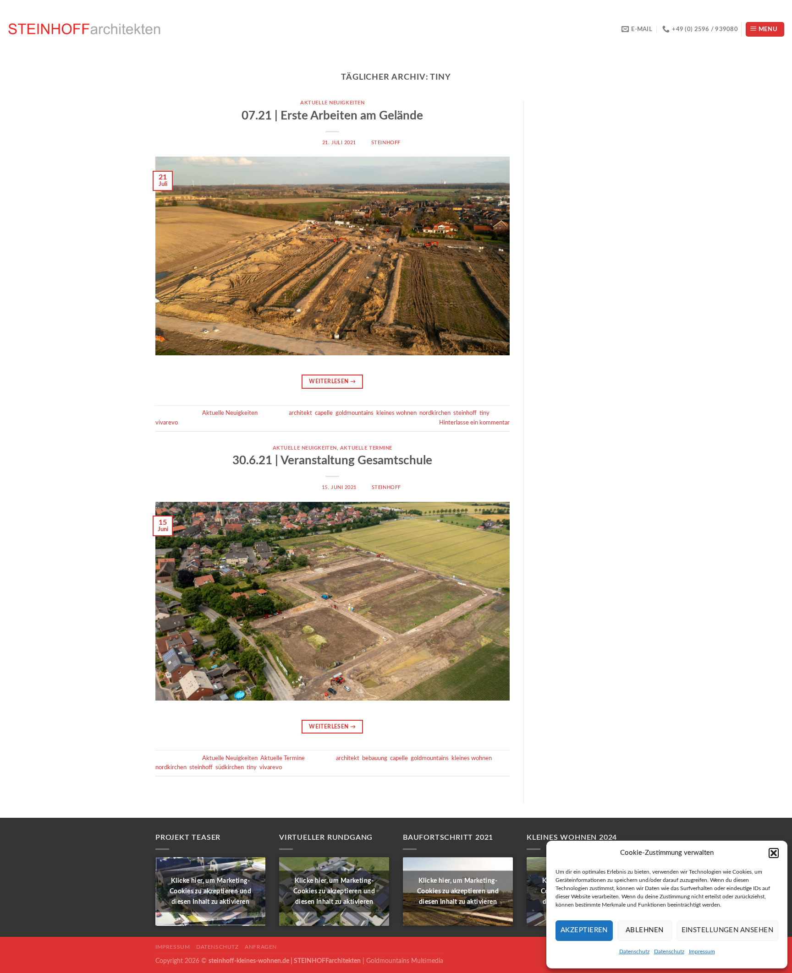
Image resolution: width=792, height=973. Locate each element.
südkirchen (229, 767)
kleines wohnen (396, 413)
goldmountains (355, 413)
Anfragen (261, 947)
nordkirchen (435, 413)
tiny (484, 413)
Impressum (702, 951)
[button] (773, 853)
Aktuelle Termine (366, 448)
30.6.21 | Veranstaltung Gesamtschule (332, 461)
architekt (300, 413)
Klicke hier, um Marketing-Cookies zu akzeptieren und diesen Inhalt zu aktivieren (210, 891)
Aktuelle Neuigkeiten (332, 102)
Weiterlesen (332, 381)
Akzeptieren (584, 930)
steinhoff (386, 142)
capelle (324, 413)
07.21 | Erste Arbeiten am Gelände (332, 116)
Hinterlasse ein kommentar (474, 422)
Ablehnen (645, 930)
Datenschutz (634, 951)
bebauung (374, 758)
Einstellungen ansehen (727, 930)
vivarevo (166, 422)
